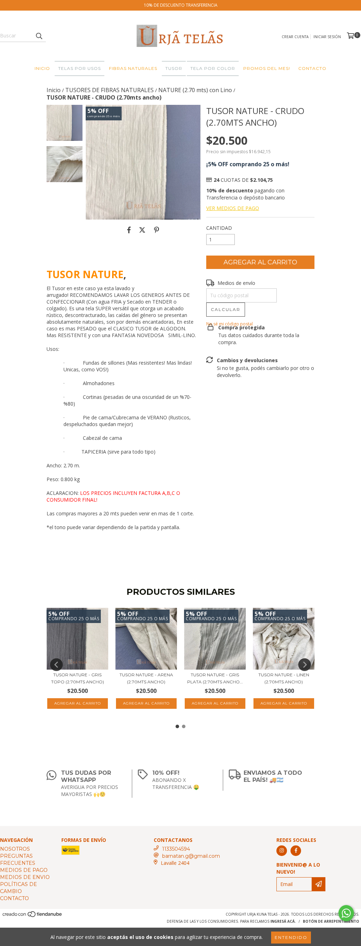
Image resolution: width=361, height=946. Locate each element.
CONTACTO (312, 68)
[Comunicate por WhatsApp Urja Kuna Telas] (346, 913)
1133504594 (176, 849)
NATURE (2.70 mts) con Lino (195, 90)
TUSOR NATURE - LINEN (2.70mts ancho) (283, 678)
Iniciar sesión (327, 36)
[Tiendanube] (32, 916)
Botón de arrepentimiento (331, 921)
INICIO (42, 68)
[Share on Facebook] (129, 230)
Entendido (291, 937)
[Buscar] (39, 35)
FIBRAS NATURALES (133, 68)
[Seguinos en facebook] (295, 850)
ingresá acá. (283, 921)
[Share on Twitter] (142, 230)
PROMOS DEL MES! (266, 68)
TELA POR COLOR (212, 68)
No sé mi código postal (229, 324)
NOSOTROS (15, 849)
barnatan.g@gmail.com (191, 856)
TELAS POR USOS (79, 68)
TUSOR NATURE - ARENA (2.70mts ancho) (146, 678)
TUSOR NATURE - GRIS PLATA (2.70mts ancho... (215, 678)
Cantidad (219, 227)
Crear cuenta (295, 36)
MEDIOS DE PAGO (24, 870)
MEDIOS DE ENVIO (25, 877)
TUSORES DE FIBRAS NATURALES (109, 90)
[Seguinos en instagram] (281, 850)
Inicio (54, 90)
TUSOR (173, 68)
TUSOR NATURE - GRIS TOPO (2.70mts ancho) (77, 678)
